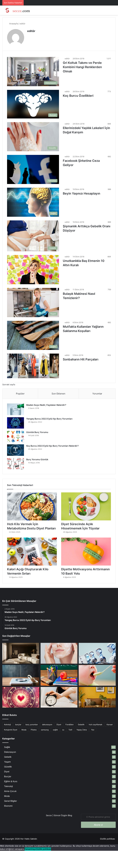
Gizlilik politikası (107, 839)
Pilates (34, 730)
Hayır (33, 849)
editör (31, 31)
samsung (45, 730)
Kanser (110, 724)
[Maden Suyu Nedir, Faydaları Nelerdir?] (15, 409)
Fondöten (69, 724)
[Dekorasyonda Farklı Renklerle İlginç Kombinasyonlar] (97, 697)
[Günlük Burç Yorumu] (15, 436)
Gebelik (81, 724)
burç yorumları (32, 724)
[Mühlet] (16, 10)
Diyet (59, 724)
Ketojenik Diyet (10, 730)
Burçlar (7, 776)
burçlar (18, 724)
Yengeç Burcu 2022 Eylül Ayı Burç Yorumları (49, 418)
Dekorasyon (10, 752)
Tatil (70, 730)
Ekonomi (8, 806)
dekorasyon (47, 724)
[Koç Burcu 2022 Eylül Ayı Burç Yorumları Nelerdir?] (15, 450)
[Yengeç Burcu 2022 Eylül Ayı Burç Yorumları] (15, 423)
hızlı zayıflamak (95, 724)
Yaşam (7, 762)
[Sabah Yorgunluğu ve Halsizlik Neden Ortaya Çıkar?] (59, 697)
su (63, 730)
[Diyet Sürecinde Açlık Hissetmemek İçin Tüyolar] (86, 506)
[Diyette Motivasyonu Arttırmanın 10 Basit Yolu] (86, 552)
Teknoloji (8, 786)
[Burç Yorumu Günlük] (15, 463)
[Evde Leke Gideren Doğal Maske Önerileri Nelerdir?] (59, 653)
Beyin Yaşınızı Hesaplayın (81, 193)
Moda (24, 730)
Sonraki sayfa (8, 384)
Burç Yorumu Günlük (37, 459)
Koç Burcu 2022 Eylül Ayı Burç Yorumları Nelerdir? (52, 445)
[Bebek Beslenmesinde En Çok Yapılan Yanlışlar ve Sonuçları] (97, 675)
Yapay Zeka (82, 730)
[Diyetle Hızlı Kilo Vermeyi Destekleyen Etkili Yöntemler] (20, 675)
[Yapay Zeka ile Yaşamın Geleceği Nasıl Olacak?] (97, 653)
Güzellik (8, 766)
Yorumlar (97, 393)
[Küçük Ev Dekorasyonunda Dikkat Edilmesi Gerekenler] (20, 653)
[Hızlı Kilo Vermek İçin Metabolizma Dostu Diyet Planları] (32, 506)
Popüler (20, 393)
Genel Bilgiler (10, 801)
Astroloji (7, 724)
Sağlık (7, 747)
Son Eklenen (58, 393)
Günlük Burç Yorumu (37, 432)
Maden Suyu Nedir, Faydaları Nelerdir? (46, 405)
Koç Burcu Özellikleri (78, 95)
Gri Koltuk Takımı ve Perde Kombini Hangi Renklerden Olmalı (82, 67)
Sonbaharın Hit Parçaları (80, 359)
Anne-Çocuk (10, 791)
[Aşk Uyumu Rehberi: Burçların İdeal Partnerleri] (20, 697)
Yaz (92, 730)
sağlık (55, 730)
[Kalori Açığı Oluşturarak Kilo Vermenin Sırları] (32, 552)
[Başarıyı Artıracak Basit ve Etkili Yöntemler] (59, 675)
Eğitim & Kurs (10, 781)
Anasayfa (13, 23)
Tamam (28, 849)
